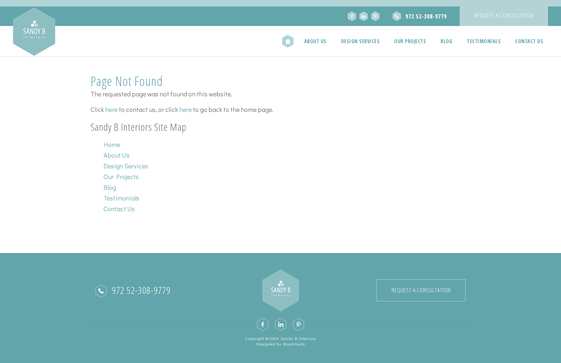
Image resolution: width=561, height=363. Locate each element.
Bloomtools (294, 343)
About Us (315, 41)
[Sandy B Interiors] (34, 31)
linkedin (363, 16)
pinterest (375, 16)
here (111, 109)
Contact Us (529, 41)
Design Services (360, 41)
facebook (352, 16)
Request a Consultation (503, 15)
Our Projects (410, 41)
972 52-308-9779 (426, 16)
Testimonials (484, 41)
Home (287, 41)
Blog (446, 41)
